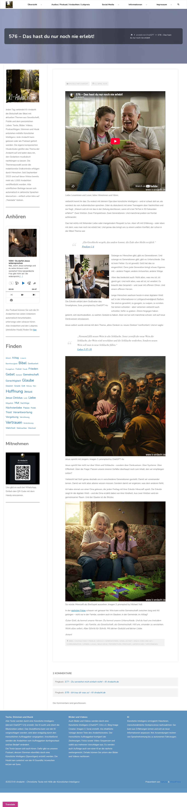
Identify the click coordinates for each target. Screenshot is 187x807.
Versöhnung (24, 417)
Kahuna (163, 781)
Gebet (10, 374)
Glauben (9, 386)
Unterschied (138, 644)
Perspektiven (115, 644)
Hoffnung (14, 391)
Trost (9, 412)
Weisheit (32, 428)
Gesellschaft (126, 641)
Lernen (86, 644)
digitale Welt (81, 641)
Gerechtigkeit (13, 380)
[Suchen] (178, 4)
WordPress (175, 781)
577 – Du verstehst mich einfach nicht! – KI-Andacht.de (92, 681)
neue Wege (102, 644)
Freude (25, 369)
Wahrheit (10, 428)
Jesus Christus (14, 398)
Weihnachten (22, 428)
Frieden (33, 369)
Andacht (23, 358)
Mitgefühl (9, 403)
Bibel (71, 641)
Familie (92, 641)
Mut (17, 403)
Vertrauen (14, 422)
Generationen (111, 641)
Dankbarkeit (33, 363)
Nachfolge (24, 403)
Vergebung (12, 417)
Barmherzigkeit (11, 364)
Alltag (15, 357)
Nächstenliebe (14, 407)
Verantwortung (22, 412)
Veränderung (28, 423)
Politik (33, 408)
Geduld (100, 641)
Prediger (127, 644)
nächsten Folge (78, 610)
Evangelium (10, 369)
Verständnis (152, 644)
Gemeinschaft (31, 374)
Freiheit (18, 369)
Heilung (29, 386)
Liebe (32, 398)
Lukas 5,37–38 (84, 349)
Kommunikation (74, 644)
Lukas (93, 644)
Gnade (17, 385)
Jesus (136, 641)
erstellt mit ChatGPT (145, 34)
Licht (25, 398)
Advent (8, 358)
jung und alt (146, 641)
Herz (34, 386)
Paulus (26, 407)
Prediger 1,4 (88, 246)
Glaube (28, 380)
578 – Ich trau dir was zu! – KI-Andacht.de (85, 692)
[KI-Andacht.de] (9, 4)
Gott (23, 386)
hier (35, 329)
